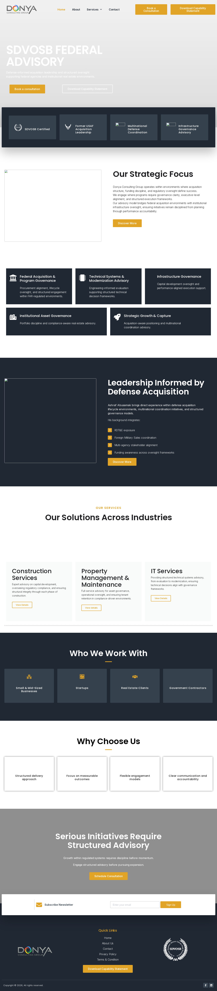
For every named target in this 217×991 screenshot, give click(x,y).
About (76, 9)
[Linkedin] (211, 985)
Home (61, 9)
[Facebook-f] (205, 985)
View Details (22, 604)
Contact (114, 9)
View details (91, 607)
